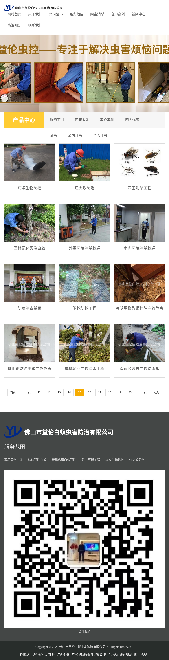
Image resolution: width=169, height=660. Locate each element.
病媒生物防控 (29, 188)
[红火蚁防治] (84, 162)
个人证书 (100, 135)
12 (49, 392)
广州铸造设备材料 (82, 654)
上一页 (27, 392)
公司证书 (56, 14)
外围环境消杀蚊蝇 (84, 248)
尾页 (156, 392)
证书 (53, 135)
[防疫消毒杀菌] (29, 283)
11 (39, 392)
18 (109, 392)
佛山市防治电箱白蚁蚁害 (29, 368)
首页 (13, 392)
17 (99, 392)
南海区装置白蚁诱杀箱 (139, 368)
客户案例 (118, 14)
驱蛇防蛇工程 (84, 308)
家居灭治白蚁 (13, 460)
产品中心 (24, 119)
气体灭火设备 (117, 654)
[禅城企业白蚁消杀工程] (84, 343)
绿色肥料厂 (101, 654)
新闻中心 (139, 14)
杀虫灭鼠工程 (91, 460)
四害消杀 (97, 14)
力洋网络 (50, 654)
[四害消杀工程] (139, 162)
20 (130, 392)
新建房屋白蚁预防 (64, 460)
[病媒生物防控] (29, 162)
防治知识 (14, 25)
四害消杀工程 (139, 188)
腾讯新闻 (38, 654)
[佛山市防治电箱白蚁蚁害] (29, 343)
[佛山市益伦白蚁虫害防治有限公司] (33, 7)
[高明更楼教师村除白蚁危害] (139, 283)
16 (89, 392)
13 (59, 392)
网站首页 (14, 14)
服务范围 (77, 14)
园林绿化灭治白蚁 (29, 248)
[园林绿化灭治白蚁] (29, 223)
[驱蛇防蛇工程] (84, 283)
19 (119, 392)
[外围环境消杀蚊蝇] (84, 223)
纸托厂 (145, 654)
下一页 (143, 392)
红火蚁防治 (84, 188)
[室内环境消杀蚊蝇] (139, 223)
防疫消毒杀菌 (29, 308)
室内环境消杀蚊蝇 (139, 248)
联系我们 (35, 25)
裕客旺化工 (132, 654)
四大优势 (132, 120)
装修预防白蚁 (37, 460)
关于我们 (35, 14)
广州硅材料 (64, 654)
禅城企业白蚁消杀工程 (84, 368)
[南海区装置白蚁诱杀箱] (139, 343)
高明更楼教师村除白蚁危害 (139, 308)
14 (69, 392)
